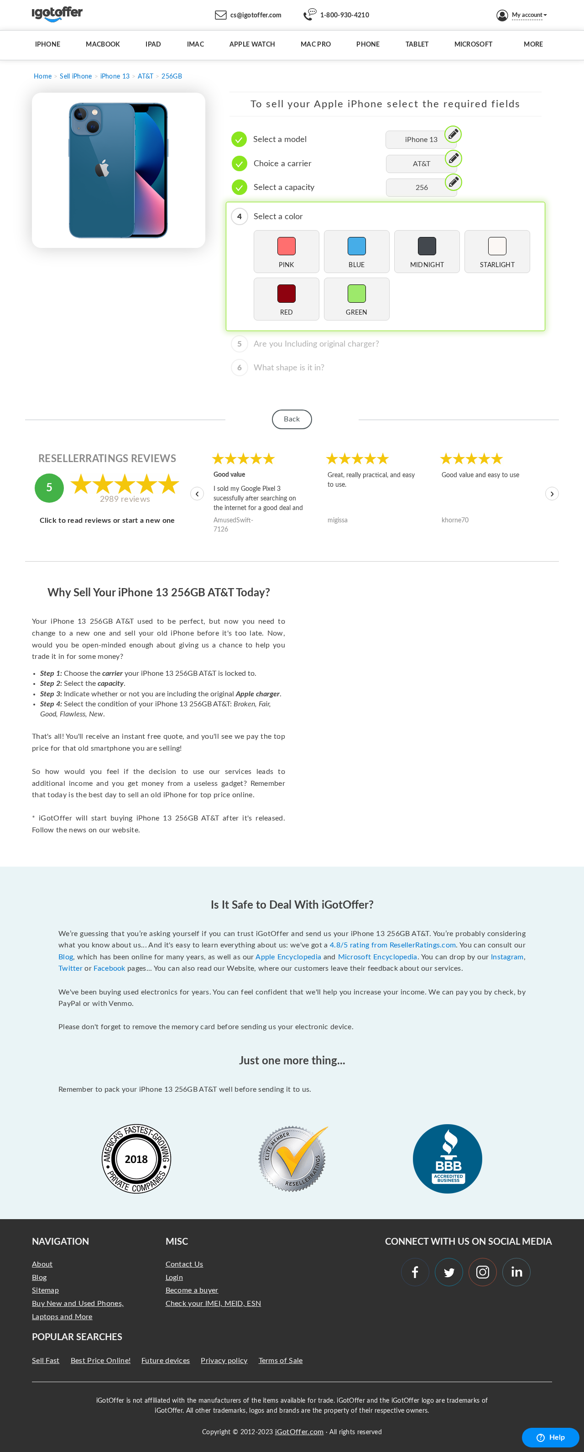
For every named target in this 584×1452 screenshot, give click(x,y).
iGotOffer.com (299, 1432)
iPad (153, 45)
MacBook (103, 45)
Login (174, 1277)
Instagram (507, 957)
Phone (368, 45)
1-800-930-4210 (344, 15)
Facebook (109, 968)
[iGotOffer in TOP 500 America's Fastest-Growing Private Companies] (136, 1158)
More (533, 45)
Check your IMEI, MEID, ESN (213, 1303)
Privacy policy (224, 1360)
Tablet (417, 45)
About (42, 1264)
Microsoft (473, 45)
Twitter (70, 968)
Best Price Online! (100, 1360)
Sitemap (45, 1290)
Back (292, 419)
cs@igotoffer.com (256, 15)
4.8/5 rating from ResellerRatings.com (393, 945)
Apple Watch (252, 45)
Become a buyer (192, 1290)
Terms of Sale (281, 1360)
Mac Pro (316, 45)
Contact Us (184, 1264)
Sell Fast (46, 1360)
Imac (195, 45)
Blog (65, 957)
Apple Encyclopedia (288, 957)
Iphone (48, 45)
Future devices (165, 1360)
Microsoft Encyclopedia (377, 957)
